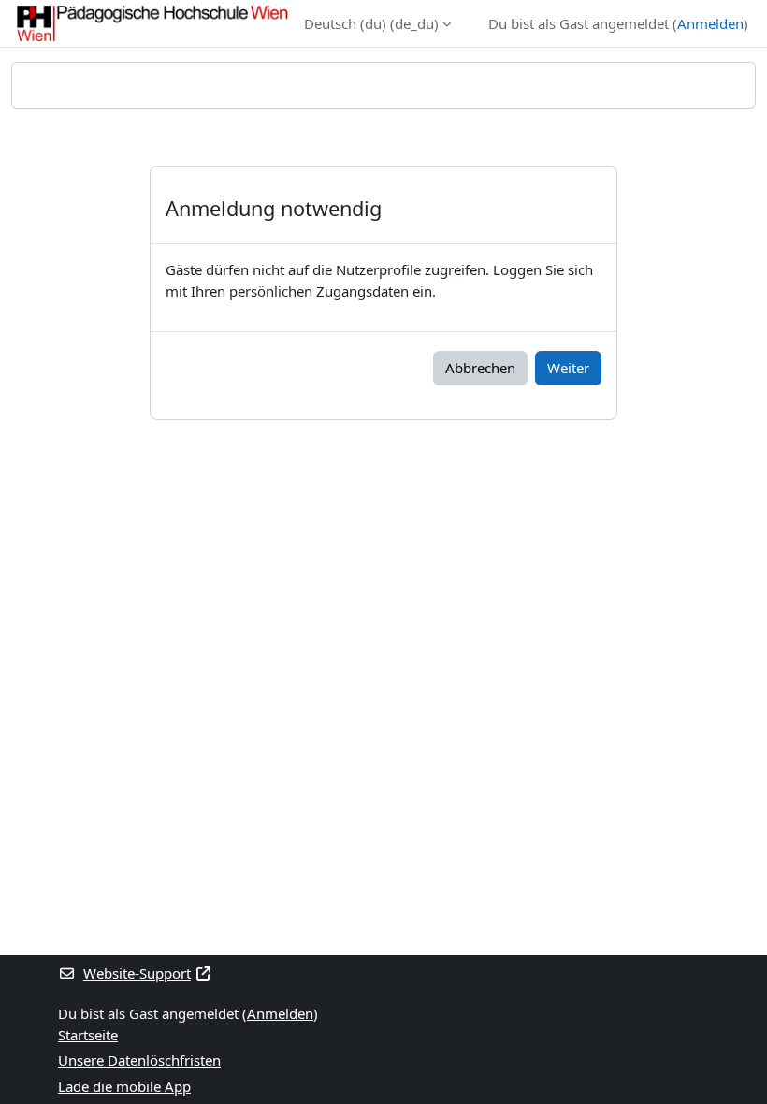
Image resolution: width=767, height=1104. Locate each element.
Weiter (568, 367)
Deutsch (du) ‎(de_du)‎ (371, 23)
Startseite (88, 1034)
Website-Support (137, 973)
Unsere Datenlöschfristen (139, 1060)
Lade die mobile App (124, 1086)
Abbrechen (480, 367)
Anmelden (710, 23)
